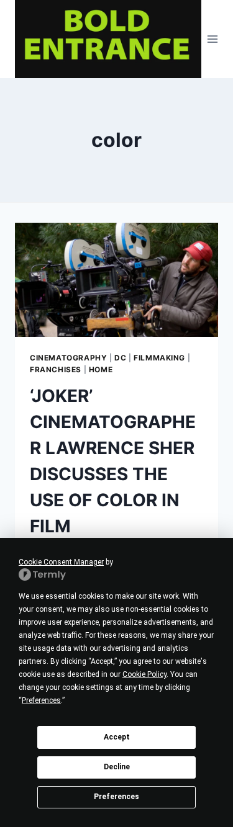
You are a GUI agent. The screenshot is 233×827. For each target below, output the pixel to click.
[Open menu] (212, 38)
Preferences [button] (41, 700)
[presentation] (116, 280)
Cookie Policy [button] (144, 674)
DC (120, 357)
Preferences (116, 796)
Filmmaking (159, 357)
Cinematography (68, 357)
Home (100, 369)
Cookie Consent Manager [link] (61, 562)
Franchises (55, 369)
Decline (117, 766)
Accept (117, 737)
